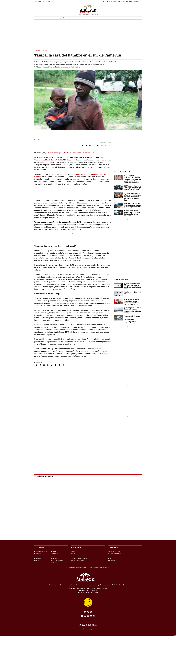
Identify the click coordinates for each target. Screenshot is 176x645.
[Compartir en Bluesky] (98, 145)
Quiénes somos (70, 567)
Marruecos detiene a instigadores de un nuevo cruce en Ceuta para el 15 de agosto (131, 302)
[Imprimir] (86, 145)
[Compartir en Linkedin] (106, 145)
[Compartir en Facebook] (90, 145)
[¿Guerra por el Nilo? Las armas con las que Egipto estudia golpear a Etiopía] (118, 309)
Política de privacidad (95, 567)
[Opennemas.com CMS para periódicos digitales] (88, 627)
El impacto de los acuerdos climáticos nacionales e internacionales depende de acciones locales (70, 64)
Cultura (36, 556)
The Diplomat (111, 560)
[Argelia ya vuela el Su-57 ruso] (118, 294)
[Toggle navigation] (37, 10)
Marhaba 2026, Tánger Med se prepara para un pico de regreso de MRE (132, 205)
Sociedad (44, 50)
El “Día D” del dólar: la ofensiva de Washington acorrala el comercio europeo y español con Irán (132, 196)
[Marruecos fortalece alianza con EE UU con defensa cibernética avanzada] (118, 212)
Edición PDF (74, 551)
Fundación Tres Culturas (115, 553)
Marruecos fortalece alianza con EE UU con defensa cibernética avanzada (132, 213)
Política (53, 551)
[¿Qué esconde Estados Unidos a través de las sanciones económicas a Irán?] (118, 285)
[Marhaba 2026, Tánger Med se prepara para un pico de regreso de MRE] (118, 205)
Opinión (36, 560)
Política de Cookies (81, 567)
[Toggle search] (138, 10)
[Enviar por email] (82, 145)
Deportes (54, 558)
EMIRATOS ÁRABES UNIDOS (120, 1)
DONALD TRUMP (131, 1)
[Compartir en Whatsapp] (109, 145)
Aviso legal (106, 567)
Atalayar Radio (75, 556)
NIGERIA (138, 1)
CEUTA (110, 1)
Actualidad (54, 553)
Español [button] (38, 1)
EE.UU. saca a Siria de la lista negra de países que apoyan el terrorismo (132, 187)
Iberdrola (110, 556)
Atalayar (37, 50)
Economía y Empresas (40, 551)
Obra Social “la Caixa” (114, 551)
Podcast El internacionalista (79, 558)
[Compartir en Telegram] (102, 145)
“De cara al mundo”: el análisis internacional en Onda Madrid (58, 67)
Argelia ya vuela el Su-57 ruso (132, 293)
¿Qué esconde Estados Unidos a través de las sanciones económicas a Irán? (132, 286)
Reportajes (37, 558)
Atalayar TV (74, 553)
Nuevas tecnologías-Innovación (57, 561)
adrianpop (37, 139)
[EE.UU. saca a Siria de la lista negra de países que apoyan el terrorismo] (118, 187)
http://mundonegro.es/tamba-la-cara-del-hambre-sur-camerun (70, 153)
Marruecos (37, 553)
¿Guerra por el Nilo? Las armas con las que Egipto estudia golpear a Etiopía (132, 310)
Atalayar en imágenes (77, 560)
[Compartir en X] (94, 145)
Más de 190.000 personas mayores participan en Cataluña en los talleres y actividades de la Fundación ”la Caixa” (76, 62)
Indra (109, 558)
